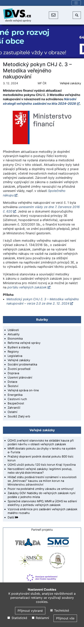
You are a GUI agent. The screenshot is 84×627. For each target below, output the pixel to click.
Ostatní (12, 412)
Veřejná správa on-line (23, 390)
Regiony (13, 351)
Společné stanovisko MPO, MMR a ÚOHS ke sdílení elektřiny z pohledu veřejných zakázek (42, 503)
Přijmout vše (65, 618)
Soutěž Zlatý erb (19, 416)
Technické (61, 610)
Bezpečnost (16, 403)
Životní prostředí (19, 369)
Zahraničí (14, 407)
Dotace (12, 382)
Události (13, 330)
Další (11, 517)
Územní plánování (20, 377)
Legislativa (15, 356)
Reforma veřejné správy (24, 343)
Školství (13, 386)
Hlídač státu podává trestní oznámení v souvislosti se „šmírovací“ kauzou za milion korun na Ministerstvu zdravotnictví (42, 480)
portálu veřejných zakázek (27, 287)
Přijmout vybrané (30, 611)
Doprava (13, 373)
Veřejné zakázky (70, 83)
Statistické (19, 618)
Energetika (15, 395)
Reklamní (42, 618)
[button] (53, 15)
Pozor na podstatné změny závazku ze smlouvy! (40, 489)
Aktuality (14, 334)
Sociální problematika (22, 364)
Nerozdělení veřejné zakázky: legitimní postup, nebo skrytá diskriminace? (40, 470)
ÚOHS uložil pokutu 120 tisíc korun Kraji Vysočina (42, 464)
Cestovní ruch (17, 399)
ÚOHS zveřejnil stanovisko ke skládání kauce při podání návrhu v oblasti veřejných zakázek (41, 442)
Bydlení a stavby (19, 347)
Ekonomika (15, 338)
